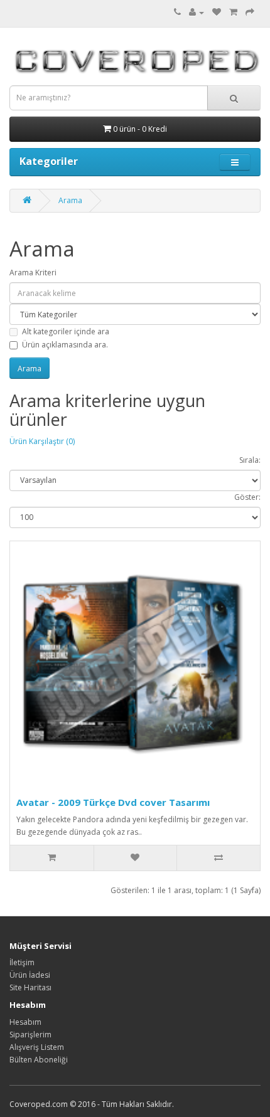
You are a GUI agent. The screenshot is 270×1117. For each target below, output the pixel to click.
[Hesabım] (196, 12)
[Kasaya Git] (250, 12)
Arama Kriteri (33, 272)
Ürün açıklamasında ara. (65, 344)
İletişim (22, 962)
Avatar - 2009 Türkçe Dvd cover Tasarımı (113, 802)
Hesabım (25, 1022)
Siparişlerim (30, 1034)
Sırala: (250, 460)
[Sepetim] (233, 12)
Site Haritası (30, 987)
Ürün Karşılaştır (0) (42, 441)
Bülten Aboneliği (38, 1059)
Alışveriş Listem (36, 1047)
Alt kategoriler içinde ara (65, 331)
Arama (70, 200)
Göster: (247, 497)
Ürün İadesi (29, 975)
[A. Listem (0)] (216, 12)
